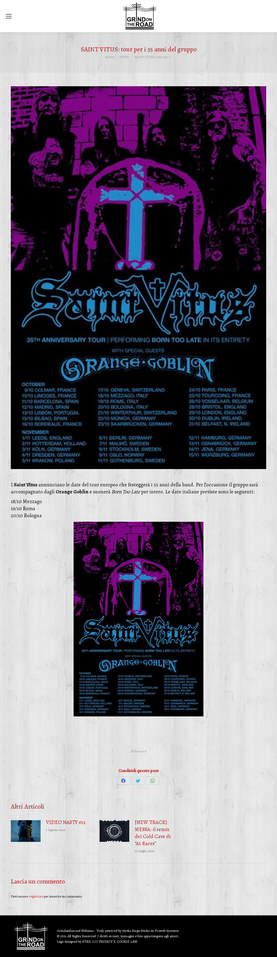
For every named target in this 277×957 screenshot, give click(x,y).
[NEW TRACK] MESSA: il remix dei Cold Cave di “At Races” (153, 833)
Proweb (160, 930)
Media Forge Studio (136, 930)
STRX (86, 941)
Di (138, 751)
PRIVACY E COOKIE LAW (118, 941)
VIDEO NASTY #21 (65, 822)
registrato (36, 896)
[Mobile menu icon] (8, 16)
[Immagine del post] (26, 831)
